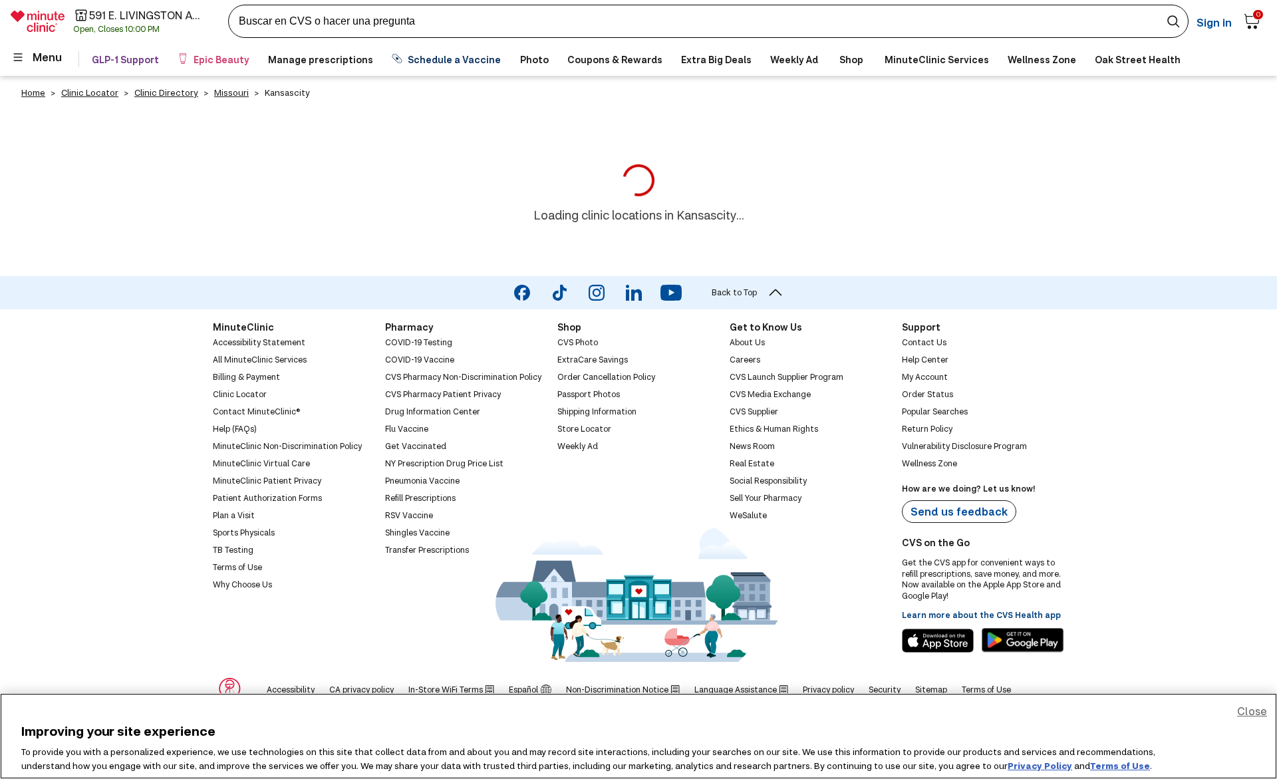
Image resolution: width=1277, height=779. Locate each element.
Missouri (231, 92)
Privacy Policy (1040, 765)
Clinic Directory (166, 92)
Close (1252, 711)
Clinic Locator (89, 92)
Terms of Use (1120, 765)
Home (33, 92)
